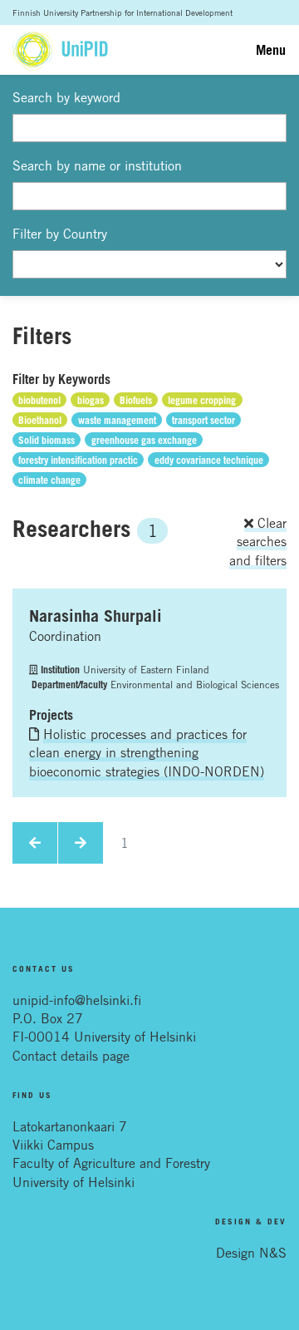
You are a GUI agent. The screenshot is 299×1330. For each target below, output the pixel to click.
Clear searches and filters (258, 542)
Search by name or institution (97, 165)
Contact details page (71, 1055)
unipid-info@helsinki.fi (76, 1000)
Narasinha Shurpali (95, 616)
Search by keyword (66, 97)
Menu (271, 50)
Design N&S (251, 1252)
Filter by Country (59, 233)
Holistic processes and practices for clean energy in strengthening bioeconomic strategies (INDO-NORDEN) (146, 753)
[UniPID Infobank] (60, 50)
